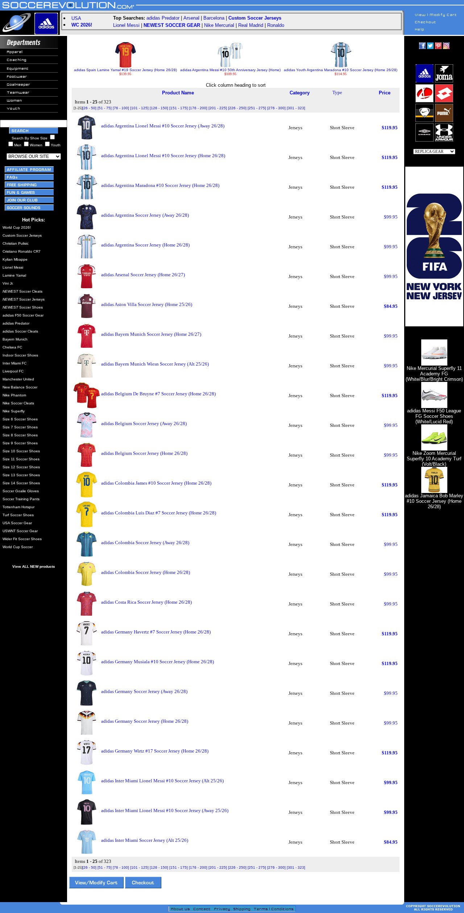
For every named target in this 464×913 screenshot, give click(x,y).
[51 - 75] (105, 108)
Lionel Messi (126, 25)
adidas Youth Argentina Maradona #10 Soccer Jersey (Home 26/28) (340, 70)
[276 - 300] (276, 108)
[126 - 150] (159, 108)
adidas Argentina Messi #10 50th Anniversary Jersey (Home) (230, 70)
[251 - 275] (257, 108)
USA (76, 18)
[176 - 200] (198, 108)
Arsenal (191, 18)
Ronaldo (275, 25)
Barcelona (213, 18)
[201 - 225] (217, 108)
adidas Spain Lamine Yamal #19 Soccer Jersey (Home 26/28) (125, 70)
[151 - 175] (178, 108)
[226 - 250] (237, 108)
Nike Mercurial (219, 25)
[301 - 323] (296, 108)
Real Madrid (250, 25)
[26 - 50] (89, 108)
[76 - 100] (121, 108)
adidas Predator (162, 18)
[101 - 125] (139, 108)
